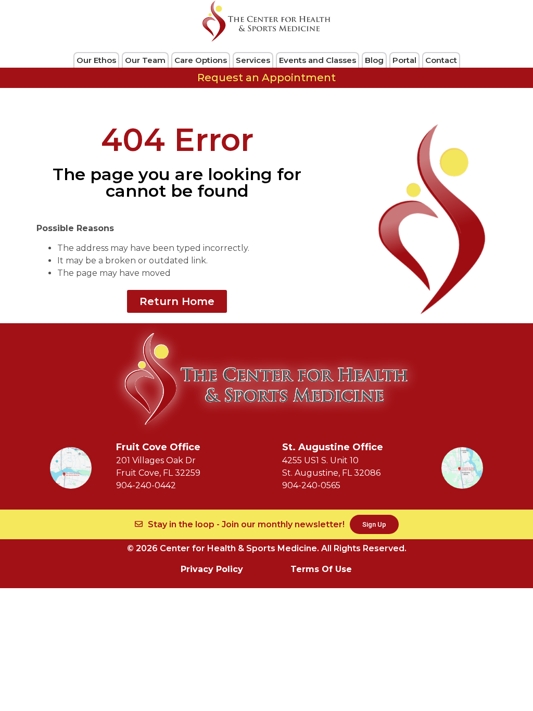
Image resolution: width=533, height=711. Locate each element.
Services (253, 60)
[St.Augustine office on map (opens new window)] (462, 468)
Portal (404, 60)
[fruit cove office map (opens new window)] (71, 468)
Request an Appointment (266, 77)
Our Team (145, 60)
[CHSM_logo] (266, 21)
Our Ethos (96, 60)
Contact (441, 60)
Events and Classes (317, 60)
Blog (374, 60)
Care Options (200, 60)
